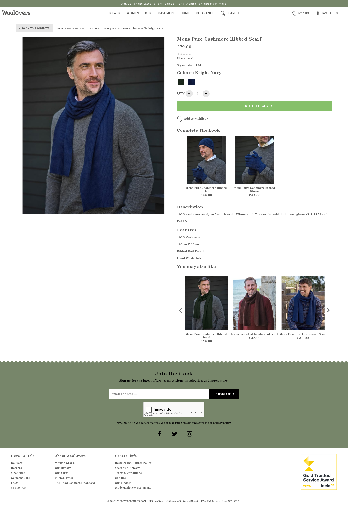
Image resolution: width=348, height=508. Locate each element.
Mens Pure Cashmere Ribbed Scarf (206, 335)
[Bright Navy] (191, 82)
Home (185, 13)
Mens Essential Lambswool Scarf (254, 334)
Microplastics (64, 477)
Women (133, 13)
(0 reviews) (185, 58)
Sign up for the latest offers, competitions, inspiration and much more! (174, 3)
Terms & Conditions (128, 472)
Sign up (223, 393)
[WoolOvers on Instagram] (188, 433)
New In (115, 13)
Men (148, 13)
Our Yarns (61, 472)
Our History (63, 467)
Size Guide (18, 472)
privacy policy (221, 422)
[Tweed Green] (181, 82)
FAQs (14, 482)
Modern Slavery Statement (133, 487)
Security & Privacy (127, 467)
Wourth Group (65, 462)
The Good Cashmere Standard (75, 482)
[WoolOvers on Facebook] (159, 433)
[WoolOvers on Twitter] (174, 433)
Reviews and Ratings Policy (133, 462)
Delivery (16, 462)
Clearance (205, 13)
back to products (35, 28)
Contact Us (18, 487)
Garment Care (20, 477)
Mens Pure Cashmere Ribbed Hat (206, 189)
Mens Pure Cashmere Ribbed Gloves (254, 189)
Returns (16, 467)
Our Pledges (123, 482)
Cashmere (166, 13)
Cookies (120, 477)
